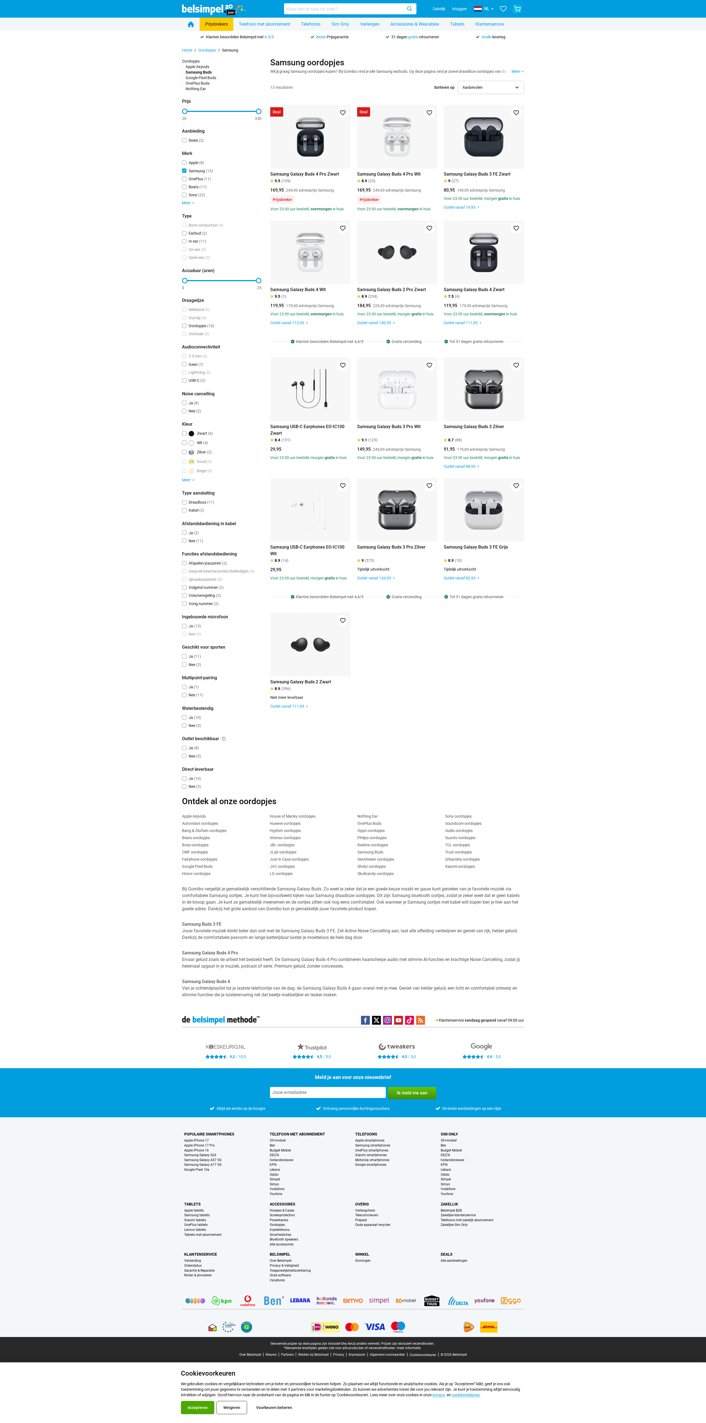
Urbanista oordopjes (462, 859)
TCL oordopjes (457, 845)
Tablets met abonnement (202, 1235)
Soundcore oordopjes (463, 823)
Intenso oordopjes (285, 838)
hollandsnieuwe (281, 1160)
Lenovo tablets (195, 1230)
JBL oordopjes (282, 845)
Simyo (274, 1184)
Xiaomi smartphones (371, 1155)
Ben (272, 1145)
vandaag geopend (480, 1020)
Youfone (276, 1194)
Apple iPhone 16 (196, 1150)
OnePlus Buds (198, 83)
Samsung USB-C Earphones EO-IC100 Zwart (307, 430)
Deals (447, 1254)
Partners (287, 1355)
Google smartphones (370, 1165)
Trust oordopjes (458, 852)
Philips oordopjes (372, 838)
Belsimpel (280, 1254)
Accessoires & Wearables (415, 24)
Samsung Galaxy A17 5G (202, 1165)
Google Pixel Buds (201, 78)
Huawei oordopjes (285, 823)
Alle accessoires (281, 1244)
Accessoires (282, 1204)
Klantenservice (489, 24)
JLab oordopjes (283, 852)
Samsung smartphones (372, 1145)
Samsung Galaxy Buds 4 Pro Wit (389, 174)
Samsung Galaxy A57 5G (202, 1160)
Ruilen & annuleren (198, 1275)
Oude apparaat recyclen (373, 1225)
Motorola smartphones (372, 1160)
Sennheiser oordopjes (375, 859)
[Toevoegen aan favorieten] (342, 112)
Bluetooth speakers (284, 1239)
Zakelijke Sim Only (454, 1225)
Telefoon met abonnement (264, 24)
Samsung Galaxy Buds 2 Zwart (300, 681)
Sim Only (340, 24)
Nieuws (271, 1355)
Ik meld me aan (412, 1093)
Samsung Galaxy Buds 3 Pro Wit (389, 426)
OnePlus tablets (196, 1225)
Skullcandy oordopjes (375, 873)
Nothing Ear (196, 89)
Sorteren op (444, 87)
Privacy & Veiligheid (284, 1266)
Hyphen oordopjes (285, 830)
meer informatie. (409, 1348)
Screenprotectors (282, 1215)
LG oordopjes (281, 873)
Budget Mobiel (280, 1150)
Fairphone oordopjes (199, 859)
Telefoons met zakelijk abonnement (467, 1220)
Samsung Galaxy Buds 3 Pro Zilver (391, 547)
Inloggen (459, 9)
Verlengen (369, 24)
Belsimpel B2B (451, 1210)
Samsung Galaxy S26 (200, 1155)
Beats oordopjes (196, 838)
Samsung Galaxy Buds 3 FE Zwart (477, 174)
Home (187, 50)
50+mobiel (278, 1140)
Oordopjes (207, 50)
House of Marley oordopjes (292, 816)
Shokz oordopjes (371, 866)
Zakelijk (439, 9)
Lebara (275, 1170)
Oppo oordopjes (371, 830)
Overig (362, 1204)
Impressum (357, 1355)
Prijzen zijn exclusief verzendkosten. (407, 1344)
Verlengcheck (365, 1210)
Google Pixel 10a (196, 1170)
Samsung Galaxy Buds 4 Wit (298, 289)
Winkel (362, 1254)
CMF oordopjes (195, 852)
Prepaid (361, 1220)
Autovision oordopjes (200, 823)
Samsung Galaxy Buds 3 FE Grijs (476, 547)
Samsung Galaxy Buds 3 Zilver (474, 426)
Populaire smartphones (209, 1134)
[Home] (191, 24)
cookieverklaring (466, 1395)
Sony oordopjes (458, 816)
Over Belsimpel (281, 1261)
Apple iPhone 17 (196, 1140)
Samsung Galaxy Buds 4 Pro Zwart (304, 174)
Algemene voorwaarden (387, 1355)
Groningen (363, 1261)
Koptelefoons (280, 1230)
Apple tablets (194, 1210)
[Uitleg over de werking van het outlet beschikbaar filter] (223, 739)
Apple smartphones (369, 1140)
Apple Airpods (197, 67)
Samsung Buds (370, 852)
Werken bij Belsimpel (313, 1355)
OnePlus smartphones (371, 1150)
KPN (273, 1165)
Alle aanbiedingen (454, 1261)
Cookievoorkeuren (423, 1355)
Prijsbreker (282, 199)
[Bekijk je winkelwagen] (517, 8)
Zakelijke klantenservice (458, 1215)
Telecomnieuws (366, 1215)
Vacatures (277, 1280)
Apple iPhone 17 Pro (199, 1145)
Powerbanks (279, 1220)
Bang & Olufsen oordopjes (204, 830)
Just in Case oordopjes (289, 859)
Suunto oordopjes (460, 838)
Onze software (280, 1275)
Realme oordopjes (372, 845)
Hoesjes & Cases (282, 1210)
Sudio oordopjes (459, 830)
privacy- (439, 1395)
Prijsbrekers (216, 24)
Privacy (338, 1355)
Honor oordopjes (196, 873)
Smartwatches (280, 1235)
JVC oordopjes (282, 866)
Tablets (457, 24)
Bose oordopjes (195, 845)
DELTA (274, 1155)
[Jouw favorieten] (503, 8)
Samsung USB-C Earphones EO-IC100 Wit (307, 550)
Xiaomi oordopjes (460, 866)
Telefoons (310, 24)
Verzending (192, 1261)
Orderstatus (193, 1266)
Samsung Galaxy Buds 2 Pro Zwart (391, 289)
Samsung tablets (197, 1215)
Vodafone (277, 1189)
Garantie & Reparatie (199, 1270)
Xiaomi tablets (195, 1220)
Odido (274, 1175)
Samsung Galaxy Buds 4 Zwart (474, 289)
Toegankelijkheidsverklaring (290, 1270)
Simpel (275, 1179)
